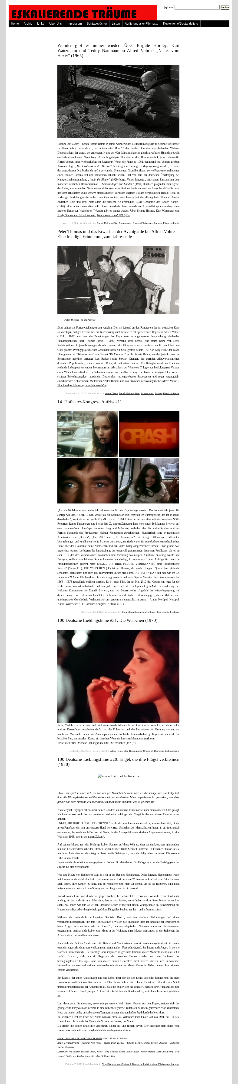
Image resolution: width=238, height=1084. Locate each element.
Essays (137, 223)
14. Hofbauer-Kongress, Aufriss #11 (89, 401)
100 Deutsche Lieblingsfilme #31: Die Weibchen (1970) (107, 620)
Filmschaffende (171, 223)
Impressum (74, 23)
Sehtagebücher (97, 23)
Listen (116, 23)
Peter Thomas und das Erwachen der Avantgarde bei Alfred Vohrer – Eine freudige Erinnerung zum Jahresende (118, 234)
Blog (115, 223)
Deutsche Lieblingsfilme (166, 751)
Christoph (148, 751)
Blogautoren (125, 223)
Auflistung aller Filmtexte (141, 23)
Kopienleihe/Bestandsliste (180, 23)
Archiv (28, 23)
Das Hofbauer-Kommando (155, 612)
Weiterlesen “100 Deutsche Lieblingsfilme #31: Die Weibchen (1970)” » (96, 743)
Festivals (174, 612)
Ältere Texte (111, 393)
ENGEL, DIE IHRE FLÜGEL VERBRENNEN (79, 1038)
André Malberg (105, 223)
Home (15, 23)
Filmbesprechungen (151, 223)
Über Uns (55, 23)
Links (40, 23)
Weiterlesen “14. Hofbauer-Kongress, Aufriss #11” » (95, 604)
